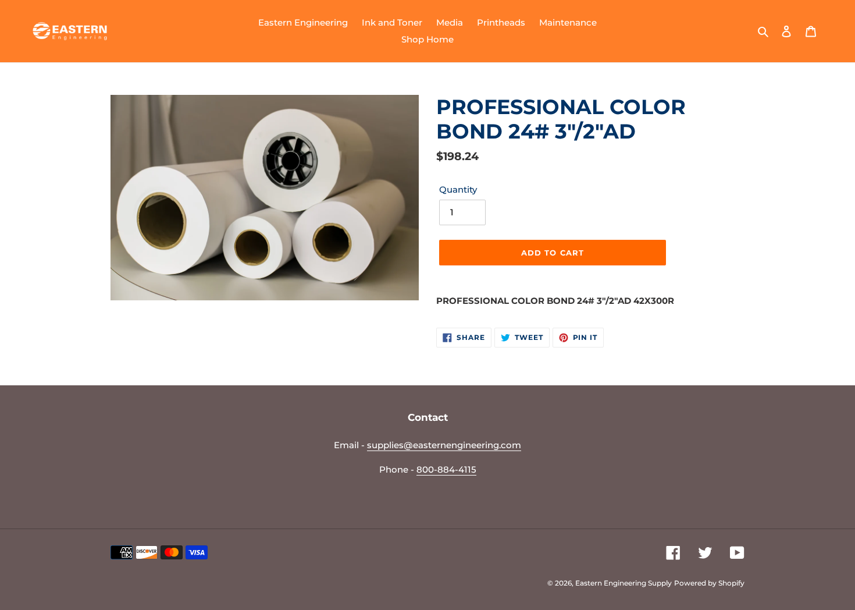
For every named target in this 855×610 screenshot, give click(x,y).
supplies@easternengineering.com (444, 445)
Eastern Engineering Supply (623, 583)
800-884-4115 (446, 469)
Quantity (458, 189)
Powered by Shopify (709, 583)
